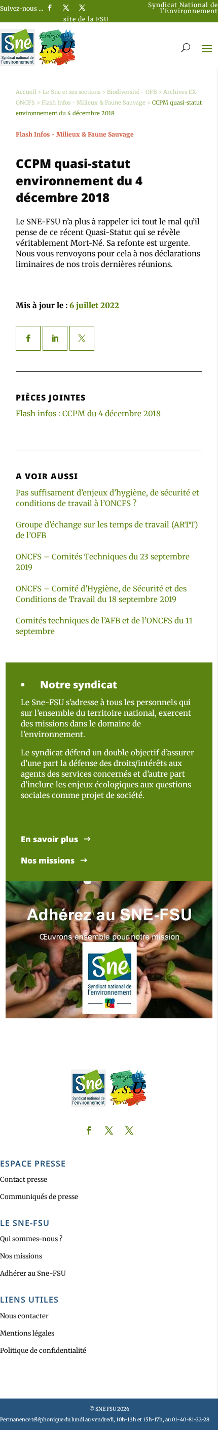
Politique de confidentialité (43, 1350)
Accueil (26, 91)
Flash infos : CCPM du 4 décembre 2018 (88, 413)
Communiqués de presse (39, 1196)
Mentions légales (27, 1333)
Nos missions (48, 860)
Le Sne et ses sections (71, 91)
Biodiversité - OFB (132, 91)
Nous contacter (24, 1316)
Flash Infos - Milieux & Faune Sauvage (94, 102)
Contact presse (23, 1179)
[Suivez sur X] (66, 8)
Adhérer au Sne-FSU (33, 1273)
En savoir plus (49, 839)
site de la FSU (86, 19)
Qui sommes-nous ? (31, 1239)
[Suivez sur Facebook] (50, 8)
